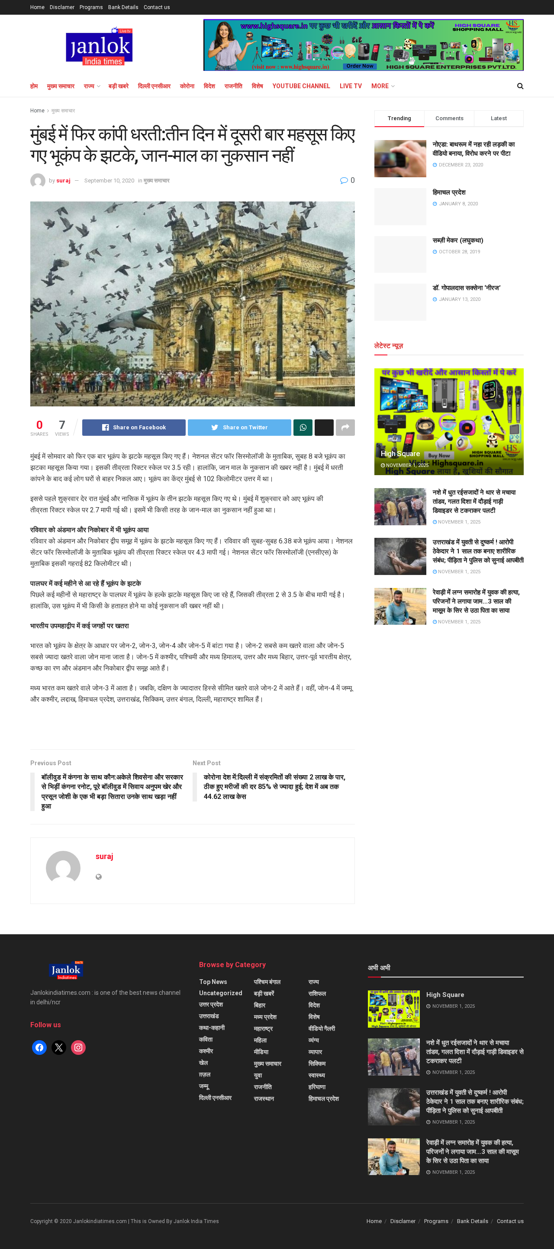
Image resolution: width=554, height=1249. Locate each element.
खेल (203, 1062)
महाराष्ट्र (263, 1028)
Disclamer (62, 7)
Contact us (157, 7)
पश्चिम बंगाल (267, 981)
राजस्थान (264, 1098)
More (380, 86)
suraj (63, 180)
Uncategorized (220, 993)
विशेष (257, 86)
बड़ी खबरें (264, 993)
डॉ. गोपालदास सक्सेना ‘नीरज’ (467, 288)
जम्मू (203, 1086)
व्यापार (315, 1051)
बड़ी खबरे (119, 86)
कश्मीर (206, 1051)
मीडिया (261, 1051)
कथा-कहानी (212, 1027)
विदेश (209, 86)
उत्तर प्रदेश (211, 1004)
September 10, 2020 (109, 180)
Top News (213, 981)
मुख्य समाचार (60, 86)
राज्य (89, 86)
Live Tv (351, 86)
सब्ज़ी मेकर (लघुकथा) (458, 240)
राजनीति (233, 86)
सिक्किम (317, 1063)
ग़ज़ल (204, 1074)
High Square (400, 453)
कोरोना (187, 86)
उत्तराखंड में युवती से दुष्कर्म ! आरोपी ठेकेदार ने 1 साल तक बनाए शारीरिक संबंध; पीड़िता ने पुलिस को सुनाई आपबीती (478, 551)
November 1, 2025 (406, 465)
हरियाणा (317, 1086)
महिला (260, 1040)
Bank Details (123, 7)
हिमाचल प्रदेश (449, 192)
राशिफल (317, 993)
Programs (91, 7)
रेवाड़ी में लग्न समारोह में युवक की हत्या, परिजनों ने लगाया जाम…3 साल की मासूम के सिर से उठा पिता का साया (476, 601)
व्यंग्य (314, 1040)
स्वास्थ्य (317, 1075)
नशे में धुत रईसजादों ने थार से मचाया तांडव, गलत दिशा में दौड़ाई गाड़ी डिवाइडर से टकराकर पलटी (474, 501)
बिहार (259, 1005)
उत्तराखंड (209, 1016)
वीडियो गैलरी (322, 1028)
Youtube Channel (301, 86)
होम (34, 86)
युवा (258, 1075)
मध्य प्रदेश (265, 1016)
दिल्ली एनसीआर (154, 86)
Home (37, 7)
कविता (206, 1039)
